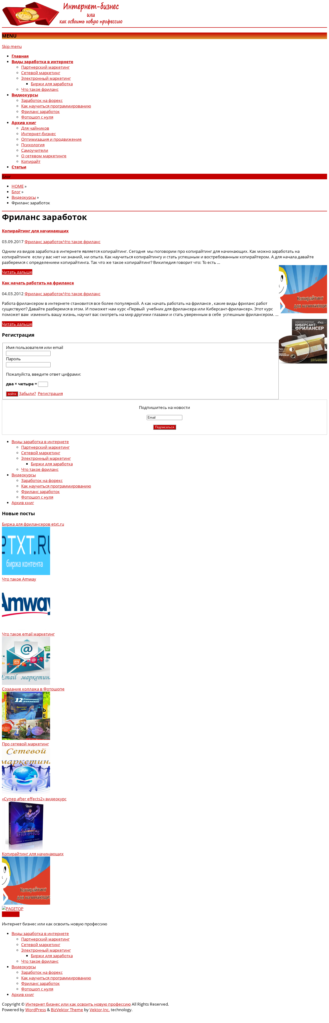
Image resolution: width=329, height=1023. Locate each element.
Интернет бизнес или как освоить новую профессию (78, 1004)
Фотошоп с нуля (37, 117)
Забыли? (27, 393)
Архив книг (23, 502)
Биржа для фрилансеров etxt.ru (33, 524)
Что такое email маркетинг (28, 634)
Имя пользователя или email (34, 347)
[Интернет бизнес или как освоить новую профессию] (62, 24)
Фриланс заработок (40, 111)
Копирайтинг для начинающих (35, 231)
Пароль (13, 358)
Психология (33, 144)
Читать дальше (17, 272)
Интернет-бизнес (38, 133)
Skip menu (12, 46)
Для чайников (35, 128)
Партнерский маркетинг (45, 67)
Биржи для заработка (52, 84)
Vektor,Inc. (100, 1009)
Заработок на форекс (42, 100)
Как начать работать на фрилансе (38, 283)
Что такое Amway (19, 579)
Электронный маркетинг (46, 78)
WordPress (35, 1009)
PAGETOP (11, 914)
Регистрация (50, 393)
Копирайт (30, 161)
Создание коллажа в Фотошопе (33, 689)
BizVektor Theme (67, 1009)
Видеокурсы (24, 475)
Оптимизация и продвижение (51, 139)
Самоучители (34, 150)
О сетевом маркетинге (43, 156)
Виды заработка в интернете (40, 441)
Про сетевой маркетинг (25, 744)
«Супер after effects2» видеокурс (34, 799)
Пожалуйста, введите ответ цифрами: (43, 374)
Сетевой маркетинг (40, 72)
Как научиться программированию (56, 106)
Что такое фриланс (40, 89)
